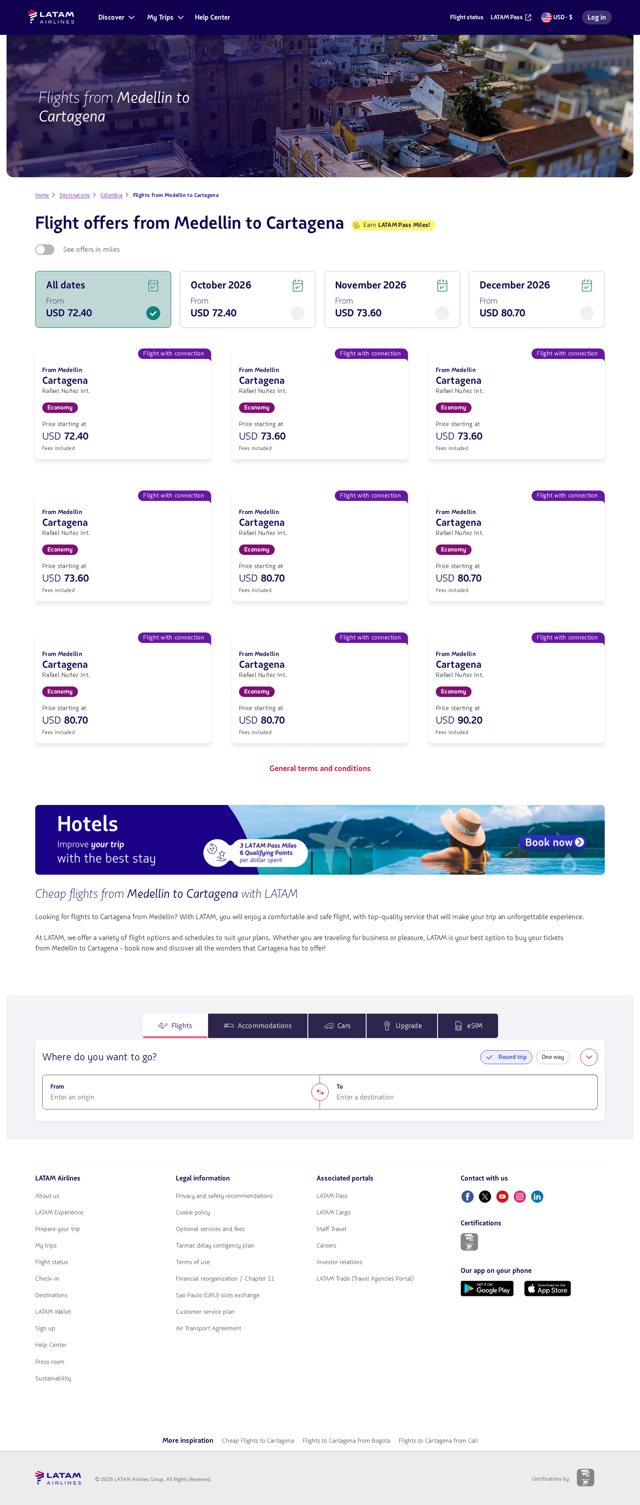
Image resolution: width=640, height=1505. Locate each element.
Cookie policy (193, 1212)
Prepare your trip (57, 1229)
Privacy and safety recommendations (224, 1196)
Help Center (51, 1345)
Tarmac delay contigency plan (215, 1245)
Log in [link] (599, 18)
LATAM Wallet (53, 1312)
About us (47, 1196)
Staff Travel (332, 1229)
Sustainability (53, 1378)
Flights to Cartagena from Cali (438, 1441)
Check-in (47, 1278)
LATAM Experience (59, 1212)
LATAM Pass (332, 1196)
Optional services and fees (210, 1229)
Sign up (45, 1328)
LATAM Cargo (333, 1212)
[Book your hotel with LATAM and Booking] (320, 841)
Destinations (51, 1295)
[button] (115, 17)
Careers (326, 1245)
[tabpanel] (320, 1080)
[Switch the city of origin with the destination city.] (320, 1092)
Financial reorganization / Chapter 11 (225, 1278)
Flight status (51, 1262)
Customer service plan (205, 1312)
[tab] (175, 1026)
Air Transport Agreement (208, 1328)
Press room (49, 1362)
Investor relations (339, 1262)
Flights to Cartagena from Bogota (346, 1441)
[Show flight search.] (589, 1057)
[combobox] (181, 1097)
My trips (46, 1245)
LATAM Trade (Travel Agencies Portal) (365, 1278)
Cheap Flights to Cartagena (258, 1441)
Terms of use (193, 1262)
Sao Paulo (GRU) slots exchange (217, 1295)
